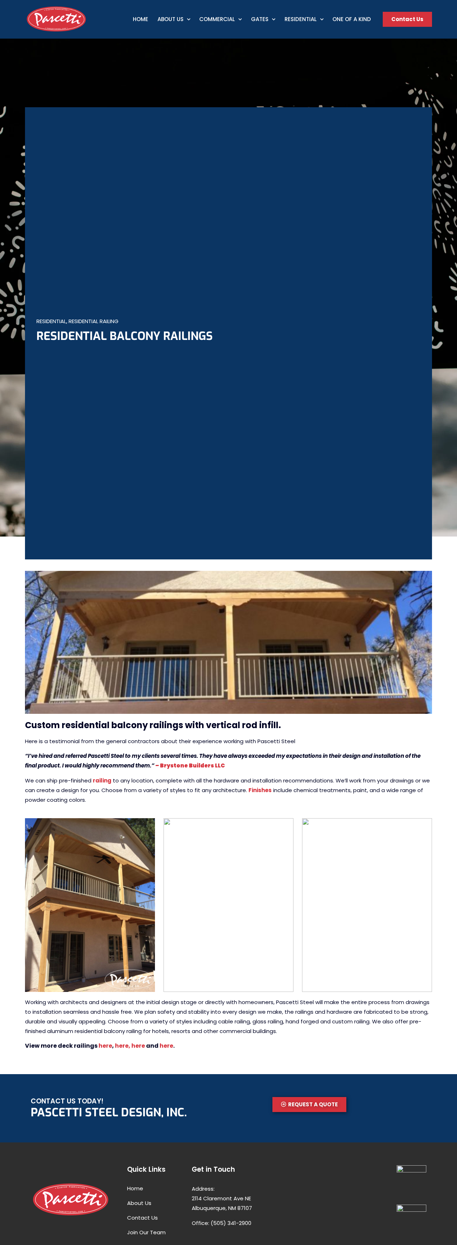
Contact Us (142, 1217)
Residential (301, 19)
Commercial (217, 19)
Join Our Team (146, 1232)
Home (140, 19)
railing (102, 780)
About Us (170, 19)
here (105, 1046)
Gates (259, 19)
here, (122, 1046)
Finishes (260, 790)
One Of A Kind (351, 19)
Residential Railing (94, 321)
